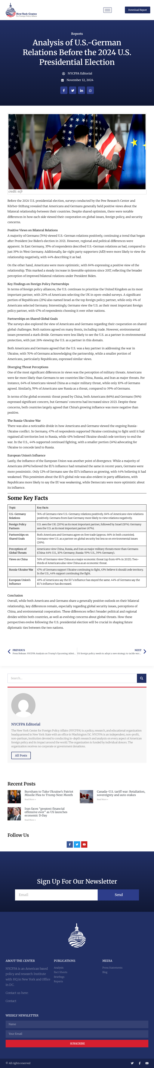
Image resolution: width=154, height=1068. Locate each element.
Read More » (30, 799)
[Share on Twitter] (72, 90)
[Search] (141, 678)
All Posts (21, 755)
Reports (77, 34)
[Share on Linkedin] (81, 90)
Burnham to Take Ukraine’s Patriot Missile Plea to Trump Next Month (49, 793)
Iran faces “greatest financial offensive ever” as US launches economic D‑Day (46, 812)
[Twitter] (77, 844)
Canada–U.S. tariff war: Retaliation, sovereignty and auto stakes (121, 793)
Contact (11, 1001)
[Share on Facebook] (63, 90)
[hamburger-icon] (107, 10)
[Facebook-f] (70, 844)
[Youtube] (84, 844)
